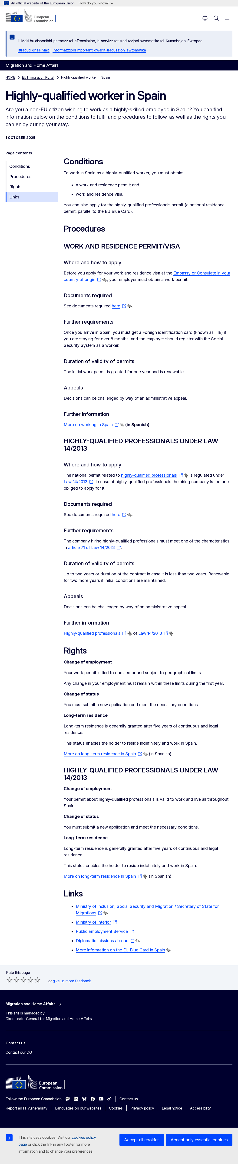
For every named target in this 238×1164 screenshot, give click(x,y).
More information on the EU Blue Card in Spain (120, 949)
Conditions (19, 166)
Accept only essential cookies (199, 1139)
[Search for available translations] (104, 279)
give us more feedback (72, 981)
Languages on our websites (78, 1108)
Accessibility (200, 1108)
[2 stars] (13, 980)
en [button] (205, 18)
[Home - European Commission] (34, 16)
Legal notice (172, 1108)
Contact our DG (19, 1052)
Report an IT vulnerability (26, 1108)
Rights (15, 186)
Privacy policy (142, 1108)
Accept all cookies (141, 1139)
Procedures (20, 176)
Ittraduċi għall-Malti (34, 50)
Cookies (116, 1108)
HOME (10, 77)
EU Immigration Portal (38, 77)
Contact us (128, 1099)
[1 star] (9, 980)
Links (14, 197)
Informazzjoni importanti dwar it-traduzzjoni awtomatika (99, 50)
